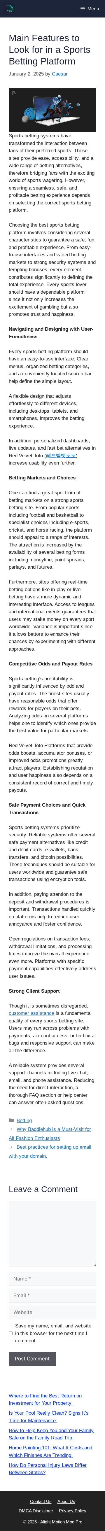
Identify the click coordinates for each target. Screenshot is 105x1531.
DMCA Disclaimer (36, 1510)
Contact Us (41, 1501)
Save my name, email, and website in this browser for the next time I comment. (53, 1333)
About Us (66, 1501)
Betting (24, 1120)
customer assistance (31, 1013)
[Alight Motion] (9, 8)
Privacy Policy (72, 1510)
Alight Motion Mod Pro (61, 1521)
